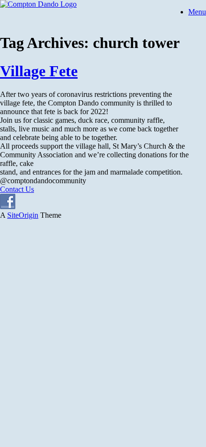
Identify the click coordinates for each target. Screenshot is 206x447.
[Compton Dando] (38, 4)
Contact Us (17, 189)
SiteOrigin (22, 215)
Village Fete (39, 71)
